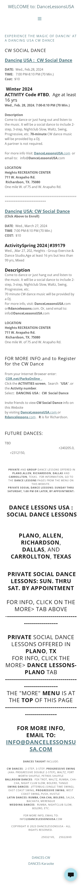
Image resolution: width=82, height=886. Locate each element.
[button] (41, 19)
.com (52, 153)
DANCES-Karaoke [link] (41, 863)
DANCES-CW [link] (41, 857)
